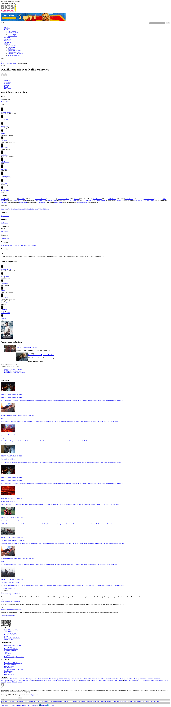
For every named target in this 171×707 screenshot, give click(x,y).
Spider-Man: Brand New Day (12, 630)
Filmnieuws (15, 701)
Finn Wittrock (4, 140)
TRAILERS (7, 39)
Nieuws (6, 85)
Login (2, 705)
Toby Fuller (21, 199)
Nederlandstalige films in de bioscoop (59, 678)
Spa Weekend (8, 667)
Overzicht (7, 80)
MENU (3, 22)
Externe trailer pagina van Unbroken (14, 372)
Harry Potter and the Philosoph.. (13, 663)
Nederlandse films (43, 678)
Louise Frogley (5, 238)
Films (7, 63)
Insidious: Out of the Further (12, 638)
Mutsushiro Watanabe (7, 134)
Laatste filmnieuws (129, 680)
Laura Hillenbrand (19, 209)
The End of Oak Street (10, 633)
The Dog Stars (8, 671)
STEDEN (7, 28)
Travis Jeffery (38, 200)
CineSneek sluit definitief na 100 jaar (11, 609)
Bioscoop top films (31, 678)
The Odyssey (8, 631)
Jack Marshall (87, 200)
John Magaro (4, 147)
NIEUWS (7, 37)
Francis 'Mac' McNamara (8, 141)
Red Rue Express (9, 666)
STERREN (7, 42)
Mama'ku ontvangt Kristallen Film (10, 594)
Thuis (82, 701)
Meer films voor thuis (14, 55)
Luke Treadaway (5, 162)
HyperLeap (34, 695)
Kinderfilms (11, 49)
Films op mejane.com (14, 52)
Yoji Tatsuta (4, 202)
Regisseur (5, 303)
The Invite (7, 655)
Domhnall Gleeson (6, 112)
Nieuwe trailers (84, 680)
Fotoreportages (119, 680)
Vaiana (6, 652)
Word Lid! (7, 705)
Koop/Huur (7, 88)
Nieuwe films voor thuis (90, 678)
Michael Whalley (82, 202)
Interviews (110, 680)
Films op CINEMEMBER (15, 53)
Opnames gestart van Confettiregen (10, 601)
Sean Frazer (4, 183)
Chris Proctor (138, 200)
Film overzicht (12, 31)
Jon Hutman (4, 231)
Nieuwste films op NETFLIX (9, 680)
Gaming (20, 682)
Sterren (78, 701)
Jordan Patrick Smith (63, 199)
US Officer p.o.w (6, 184)
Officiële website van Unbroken (13, 369)
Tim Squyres (4, 223)
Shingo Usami (23, 202)
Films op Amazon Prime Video (61, 680)
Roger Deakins (5, 216)
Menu (2, 699)
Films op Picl (75, 680)
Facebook (44, 705)
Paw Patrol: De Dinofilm (11, 635)
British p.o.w (5, 191)
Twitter (51, 705)
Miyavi (3, 133)
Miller (5, 162)
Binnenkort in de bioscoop (17, 678)
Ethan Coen (4, 209)
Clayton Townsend (30, 245)
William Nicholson (43, 209)
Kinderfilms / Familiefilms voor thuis (108, 678)
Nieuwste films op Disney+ (44, 680)
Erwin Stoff (21, 245)
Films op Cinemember (154, 678)
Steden (6, 701)
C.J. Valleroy (41, 202)
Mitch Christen (112, 199)
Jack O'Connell (5, 119)
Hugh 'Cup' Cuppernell (7, 155)
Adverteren (14, 705)
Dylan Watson (58, 202)
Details (6, 87)
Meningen (7, 83)
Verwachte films (12, 36)
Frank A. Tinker (5, 148)
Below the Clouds (9, 674)
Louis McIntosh (100, 200)
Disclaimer (30, 705)
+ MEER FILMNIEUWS (8, 588)
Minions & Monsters (10, 650)
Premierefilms (12, 34)
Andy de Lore (129, 199)
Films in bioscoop (13, 32)
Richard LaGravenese (31, 209)
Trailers (21, 701)
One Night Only (8, 639)
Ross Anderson (97, 199)
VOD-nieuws (11, 45)
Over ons (35, 705)
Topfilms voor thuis (76, 678)
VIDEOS (7, 40)
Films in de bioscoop (29, 701)
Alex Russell (4, 199)
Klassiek (14, 682)
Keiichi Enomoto (149, 199)
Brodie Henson (5, 190)
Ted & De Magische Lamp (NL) (13, 669)
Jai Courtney (4, 155)
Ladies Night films (6, 682)
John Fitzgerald (5, 127)
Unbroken (13, 63)
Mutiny (6, 636)
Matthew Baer (13, 245)
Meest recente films (148, 680)
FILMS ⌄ (7, 29)
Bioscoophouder (22, 705)
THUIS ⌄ (7, 44)
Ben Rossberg (151, 200)
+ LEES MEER (5, 313)
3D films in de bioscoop (161, 680)
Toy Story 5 (7, 653)
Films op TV (11, 47)
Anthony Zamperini (6, 177)
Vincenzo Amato (5, 176)
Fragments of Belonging (11, 664)
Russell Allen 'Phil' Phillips (8, 112)
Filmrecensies (102, 680)
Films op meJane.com (140, 678)
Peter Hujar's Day (9, 672)
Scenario (4, 310)
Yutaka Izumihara (18, 200)
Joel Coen (11, 209)
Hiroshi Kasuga (52, 200)
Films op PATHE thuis (14, 50)
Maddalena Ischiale (40, 199)
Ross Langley (72, 200)
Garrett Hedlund (5, 126)
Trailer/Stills (7, 82)
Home (2, 63)
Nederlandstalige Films (59, 701)
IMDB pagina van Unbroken (12, 371)
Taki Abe (76, 199)
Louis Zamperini (5, 120)
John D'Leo (4, 169)
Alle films (138, 680)
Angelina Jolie (5, 101)
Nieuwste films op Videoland (27, 680)
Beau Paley (120, 200)
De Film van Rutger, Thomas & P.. (14, 657)
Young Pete (4, 169)
